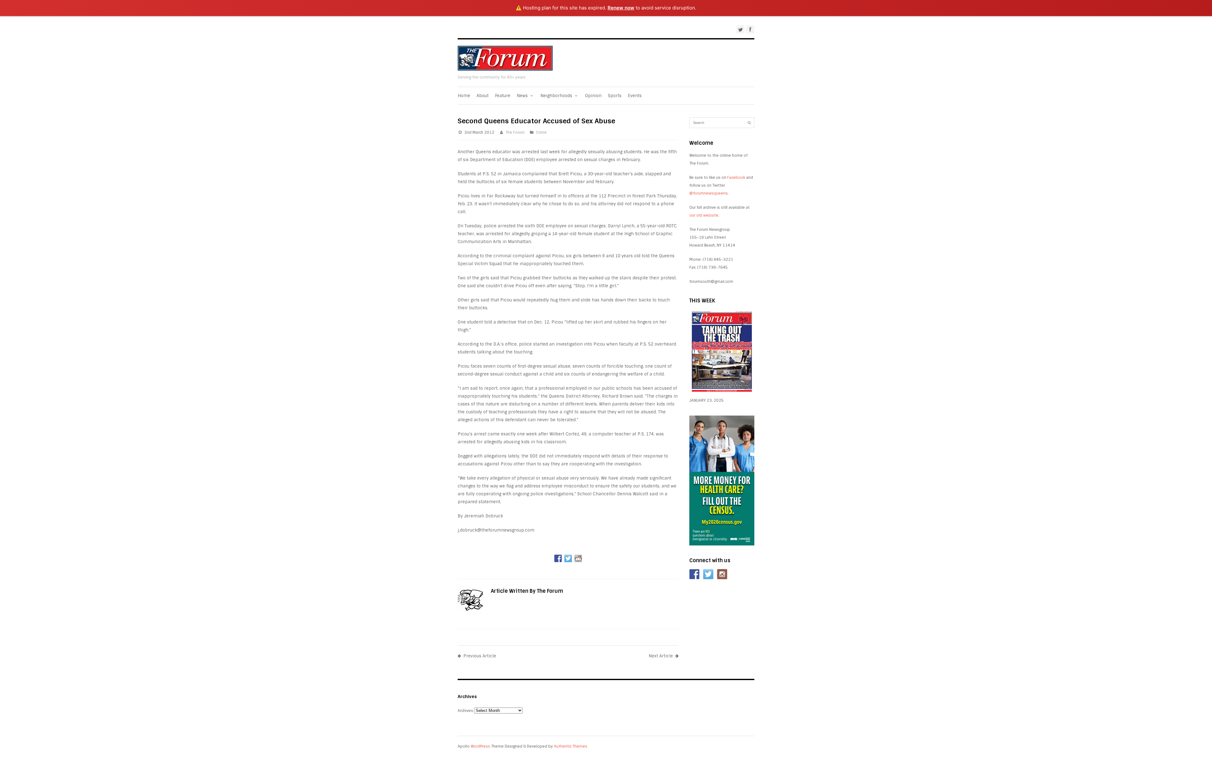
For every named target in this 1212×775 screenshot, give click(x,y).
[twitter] (740, 29)
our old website (703, 215)
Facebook (736, 177)
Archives (465, 710)
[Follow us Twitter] (708, 574)
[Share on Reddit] (578, 558)
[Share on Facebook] (558, 558)
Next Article (661, 656)
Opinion (593, 95)
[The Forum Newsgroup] (505, 69)
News (523, 95)
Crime (541, 132)
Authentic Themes (570, 746)
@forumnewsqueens (708, 193)
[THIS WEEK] (721, 392)
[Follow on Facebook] (694, 574)
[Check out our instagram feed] (722, 574)
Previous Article (479, 656)
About (483, 95)
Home (464, 95)
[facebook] (750, 29)
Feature (502, 95)
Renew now (621, 8)
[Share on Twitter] (568, 558)
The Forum (515, 132)
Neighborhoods (556, 95)
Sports (614, 95)
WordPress (480, 746)
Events (635, 95)
